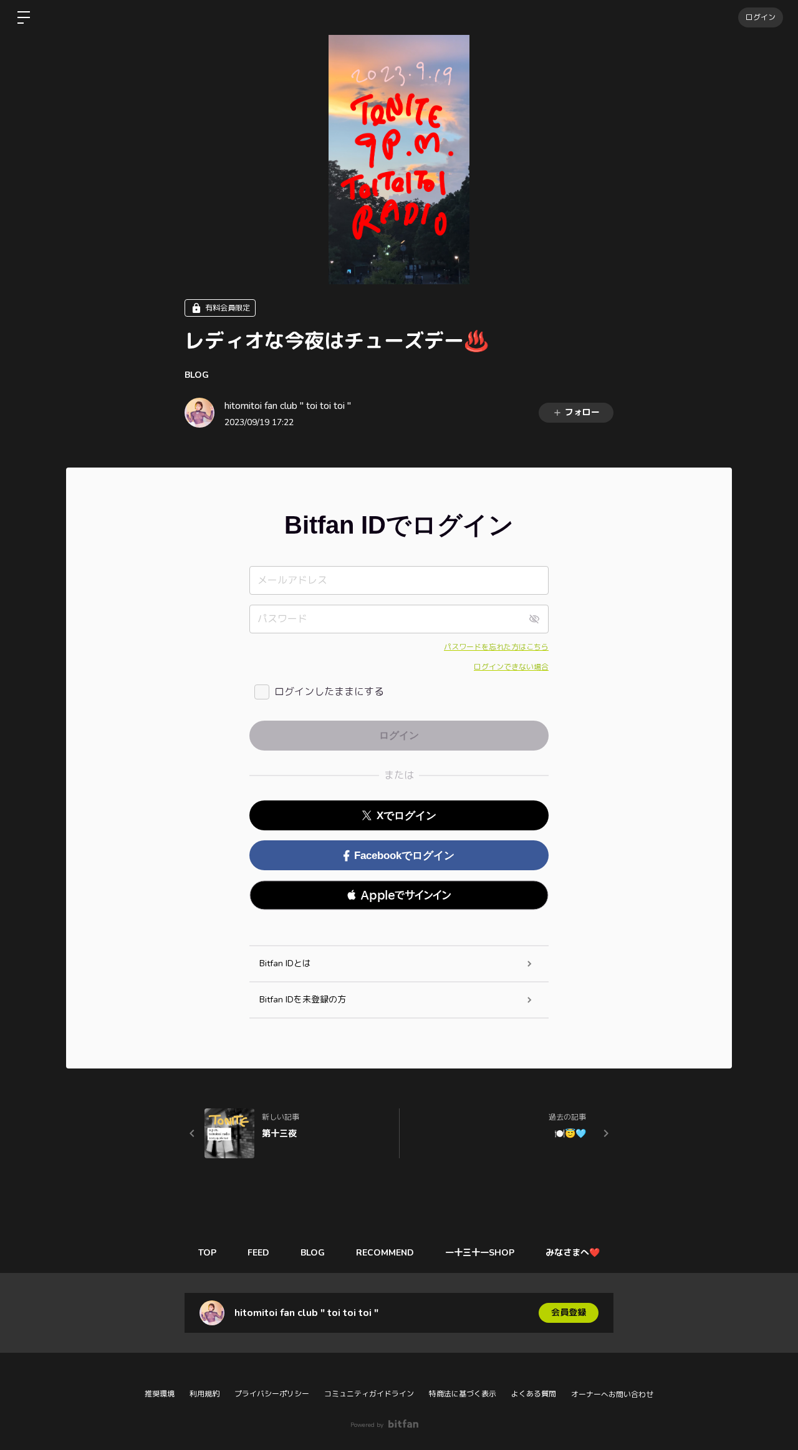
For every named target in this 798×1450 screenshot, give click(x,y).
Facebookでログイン (404, 856)
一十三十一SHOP (479, 1253)
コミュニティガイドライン (369, 1394)
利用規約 (204, 1394)
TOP (207, 1253)
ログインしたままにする (329, 692)
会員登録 (568, 1312)
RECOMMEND (385, 1253)
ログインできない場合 (511, 667)
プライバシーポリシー (271, 1394)
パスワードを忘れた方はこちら (496, 647)
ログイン (761, 17)
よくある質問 (533, 1394)
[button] (399, 895)
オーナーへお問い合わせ (612, 1394)
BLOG (197, 375)
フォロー (582, 412)
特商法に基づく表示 (462, 1394)
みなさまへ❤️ (573, 1253)
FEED (258, 1253)
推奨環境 (160, 1394)
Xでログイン (406, 816)
